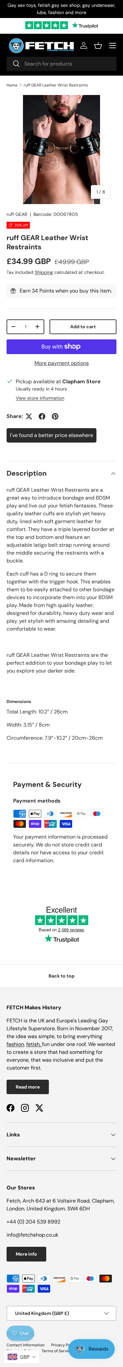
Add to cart (83, 327)
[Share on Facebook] (42, 416)
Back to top (61, 976)
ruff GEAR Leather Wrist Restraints (56, 85)
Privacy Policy (64, 1345)
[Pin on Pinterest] (55, 416)
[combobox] (61, 64)
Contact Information (26, 1345)
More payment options (61, 363)
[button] (98, 45)
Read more (28, 1087)
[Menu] (112, 45)
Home (12, 85)
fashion (15, 1044)
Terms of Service (57, 1351)
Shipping (44, 272)
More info (26, 1254)
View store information (40, 398)
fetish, (34, 1044)
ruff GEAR (17, 214)
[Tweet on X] (28, 416)
